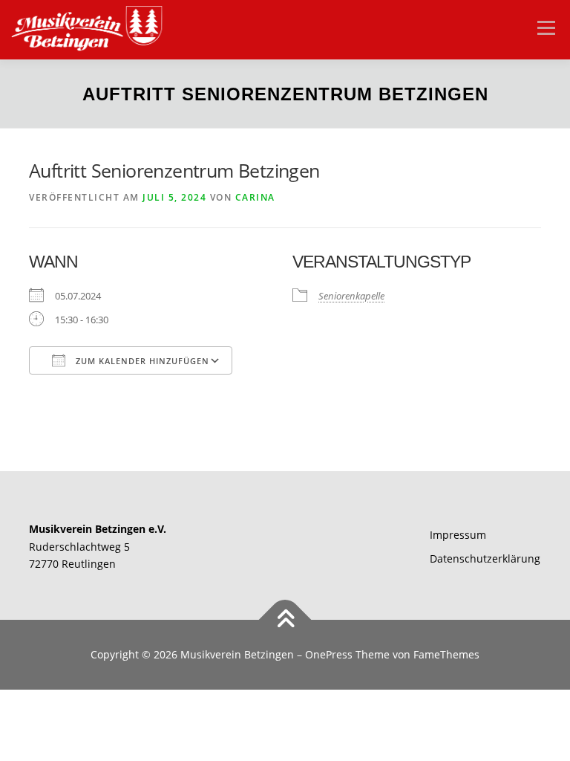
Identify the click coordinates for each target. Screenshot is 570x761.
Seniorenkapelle (351, 295)
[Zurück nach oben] (285, 620)
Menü (546, 27)
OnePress (329, 654)
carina (255, 197)
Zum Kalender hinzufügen (141, 360)
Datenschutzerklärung (485, 558)
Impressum (458, 535)
